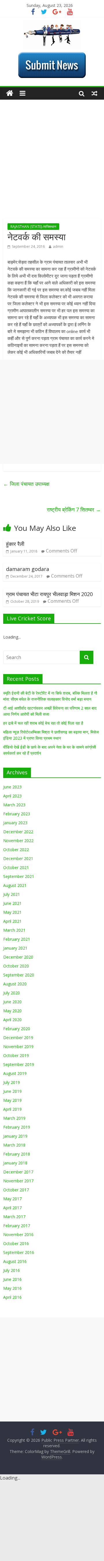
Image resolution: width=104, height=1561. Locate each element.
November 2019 (18, 1046)
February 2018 (16, 1154)
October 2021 (16, 867)
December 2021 (18, 858)
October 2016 (16, 1243)
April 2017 (12, 1207)
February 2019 (16, 1127)
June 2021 (12, 903)
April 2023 (12, 796)
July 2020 (11, 993)
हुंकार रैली (15, 543)
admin (58, 246)
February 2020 (16, 1028)
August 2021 (15, 885)
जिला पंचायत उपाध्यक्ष (26, 483)
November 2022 (18, 840)
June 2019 (12, 1091)
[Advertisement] (52, 163)
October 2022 (16, 849)
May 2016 (12, 1288)
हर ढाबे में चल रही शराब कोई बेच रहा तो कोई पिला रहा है (43, 723)
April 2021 (12, 921)
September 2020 (18, 975)
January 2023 (15, 822)
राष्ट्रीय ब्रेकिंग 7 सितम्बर (74, 509)
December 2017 (18, 1172)
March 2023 (14, 805)
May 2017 (12, 1198)
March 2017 (14, 1216)
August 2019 (15, 1073)
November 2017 (18, 1181)
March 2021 (14, 930)
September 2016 (18, 1252)
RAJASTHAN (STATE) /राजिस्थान (33, 226)
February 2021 (16, 939)
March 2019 (14, 1118)
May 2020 (12, 1010)
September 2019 (18, 1064)
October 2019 (16, 1055)
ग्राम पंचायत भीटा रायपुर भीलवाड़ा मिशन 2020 (49, 594)
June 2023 (12, 787)
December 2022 (18, 831)
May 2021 (12, 912)
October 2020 (16, 966)
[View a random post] (94, 93)
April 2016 (12, 1297)
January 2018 (15, 1163)
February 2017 (16, 1225)
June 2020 (12, 1001)
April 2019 (12, 1109)
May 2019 (12, 1100)
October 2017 (16, 1189)
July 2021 (11, 894)
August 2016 (15, 1261)
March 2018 (14, 1145)
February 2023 (16, 813)
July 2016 (11, 1270)
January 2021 (15, 948)
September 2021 (18, 876)
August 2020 (15, 984)
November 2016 (18, 1234)
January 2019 (15, 1136)
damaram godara (27, 568)
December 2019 (18, 1037)
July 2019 (11, 1082)
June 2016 (12, 1279)
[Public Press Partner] (52, 24)
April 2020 (12, 1019)
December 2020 (18, 957)
